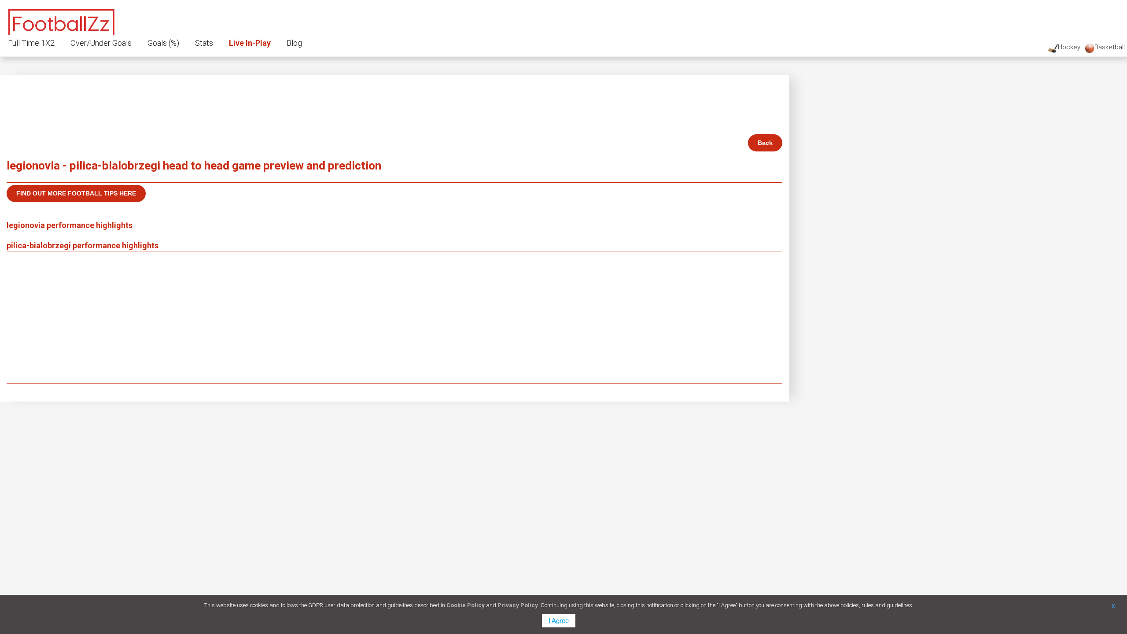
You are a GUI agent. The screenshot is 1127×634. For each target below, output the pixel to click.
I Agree (559, 620)
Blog (294, 43)
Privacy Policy (517, 605)
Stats (204, 43)
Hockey (1069, 47)
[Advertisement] (394, 317)
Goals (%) (163, 43)
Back (765, 142)
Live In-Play (250, 43)
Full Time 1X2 (31, 43)
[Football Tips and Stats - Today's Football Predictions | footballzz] (61, 21)
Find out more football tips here (76, 193)
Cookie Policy (465, 605)
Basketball (1109, 47)
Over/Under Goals (101, 43)
